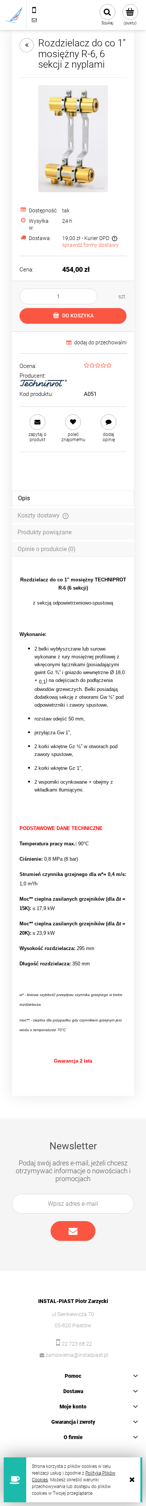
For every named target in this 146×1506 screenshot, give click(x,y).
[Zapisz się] (73, 1231)
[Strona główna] (14, 15)
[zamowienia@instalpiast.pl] (34, 19)
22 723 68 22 (77, 1344)
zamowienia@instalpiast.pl (77, 1355)
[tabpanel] (73, 820)
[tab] (73, 498)
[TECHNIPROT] (43, 383)
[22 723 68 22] (34, 10)
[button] (37, 428)
